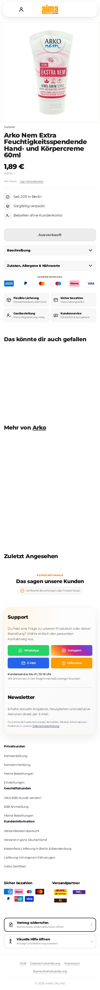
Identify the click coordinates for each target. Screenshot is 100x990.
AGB (23, 963)
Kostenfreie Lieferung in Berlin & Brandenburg (37, 848)
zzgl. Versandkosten (31, 181)
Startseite (9, 127)
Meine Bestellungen (18, 773)
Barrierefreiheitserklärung (50, 971)
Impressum (72, 963)
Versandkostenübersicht (21, 831)
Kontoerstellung (15, 756)
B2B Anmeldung (16, 806)
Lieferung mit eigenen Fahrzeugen (29, 857)
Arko (39, 427)
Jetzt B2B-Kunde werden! (22, 798)
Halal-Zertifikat (15, 866)
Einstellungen (14, 782)
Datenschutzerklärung (46, 726)
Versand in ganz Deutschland (25, 840)
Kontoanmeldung (17, 765)
